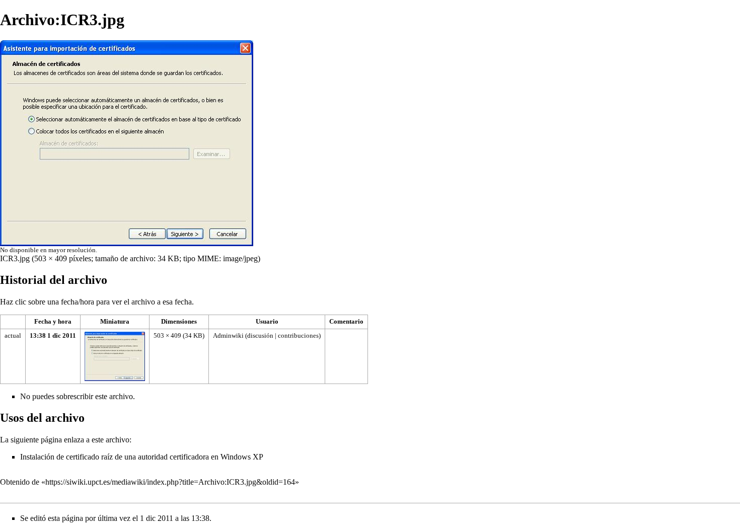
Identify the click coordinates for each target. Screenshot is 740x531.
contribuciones (298, 335)
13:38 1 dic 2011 (53, 335)
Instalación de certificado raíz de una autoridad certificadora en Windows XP (141, 456)
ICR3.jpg (15, 258)
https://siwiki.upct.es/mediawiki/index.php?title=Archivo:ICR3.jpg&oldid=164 (170, 482)
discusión (260, 335)
